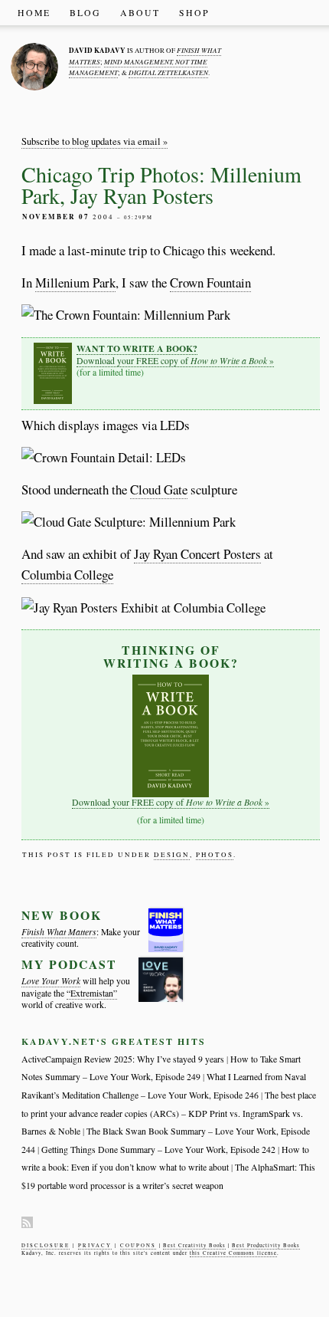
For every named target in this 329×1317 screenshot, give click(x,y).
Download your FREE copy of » (175, 354)
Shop (194, 12)
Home (34, 12)
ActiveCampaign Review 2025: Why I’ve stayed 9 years (122, 1059)
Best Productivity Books (266, 1245)
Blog (85, 12)
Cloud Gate (158, 489)
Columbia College (67, 574)
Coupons (138, 1245)
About (140, 12)
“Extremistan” (92, 993)
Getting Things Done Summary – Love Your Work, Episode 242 (158, 1149)
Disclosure (45, 1245)
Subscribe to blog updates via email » (94, 141)
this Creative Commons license (233, 1253)
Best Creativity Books (194, 1245)
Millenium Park (75, 282)
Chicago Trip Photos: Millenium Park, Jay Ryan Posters (161, 184)
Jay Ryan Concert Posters (197, 554)
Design (172, 854)
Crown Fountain (210, 282)
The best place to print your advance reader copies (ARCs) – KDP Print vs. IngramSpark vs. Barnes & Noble (168, 1113)
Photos (214, 854)
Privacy (95, 1245)
